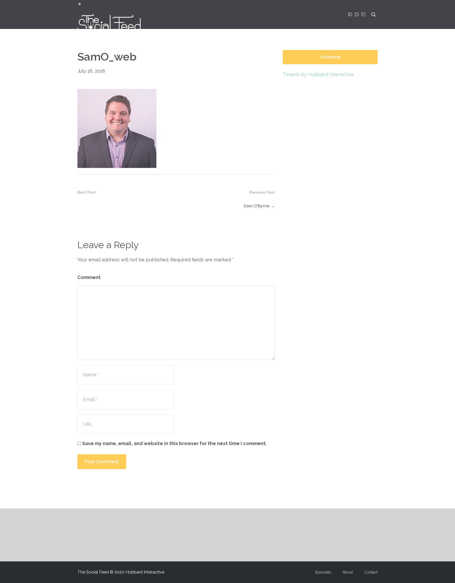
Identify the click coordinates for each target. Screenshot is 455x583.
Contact (371, 572)
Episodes (323, 572)
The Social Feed (112, 22)
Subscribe (330, 56)
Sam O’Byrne (257, 205)
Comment (89, 277)
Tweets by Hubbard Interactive (318, 74)
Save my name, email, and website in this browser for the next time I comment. (174, 443)
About (348, 572)
